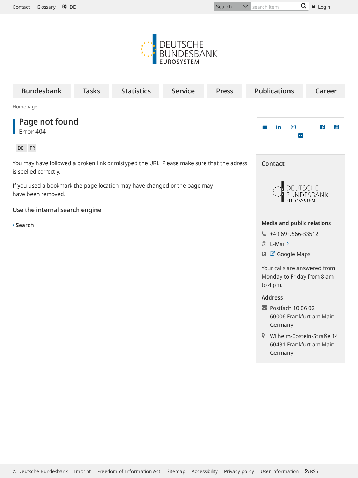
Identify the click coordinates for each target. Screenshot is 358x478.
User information (279, 471)
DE (72, 6)
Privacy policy (239, 471)
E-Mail (278, 244)
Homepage (25, 106)
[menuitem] (42, 91)
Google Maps (292, 254)
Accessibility (205, 471)
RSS (313, 471)
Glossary (46, 6)
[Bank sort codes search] (303, 6)
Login (323, 6)
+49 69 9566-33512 (294, 234)
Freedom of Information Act (128, 471)
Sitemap (176, 471)
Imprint (82, 471)
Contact (21, 6)
